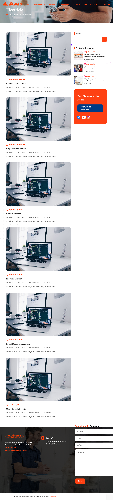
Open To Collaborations (17, 409)
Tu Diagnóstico (39, 4)
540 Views (21, 282)
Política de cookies (73, 497)
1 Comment (47, 87)
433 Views (21, 347)
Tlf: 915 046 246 (11, 448)
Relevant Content (14, 279)
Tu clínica (76, 4)
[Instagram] (105, 4)
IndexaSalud (52, 496)
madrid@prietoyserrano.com (16, 450)
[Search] (104, 39)
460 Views (21, 217)
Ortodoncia (52, 4)
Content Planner (13, 213)
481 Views (21, 412)
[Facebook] (101, 4)
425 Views (21, 152)
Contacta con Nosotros (86, 108)
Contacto (93, 4)
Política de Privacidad (93, 497)
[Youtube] (108, 4)
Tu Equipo (65, 4)
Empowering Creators (16, 148)
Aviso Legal (83, 497)
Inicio (29, 4)
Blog (85, 4)
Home (10, 14)
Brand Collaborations (16, 83)
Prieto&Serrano (34, 87)
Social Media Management (18, 344)
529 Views (21, 87)
